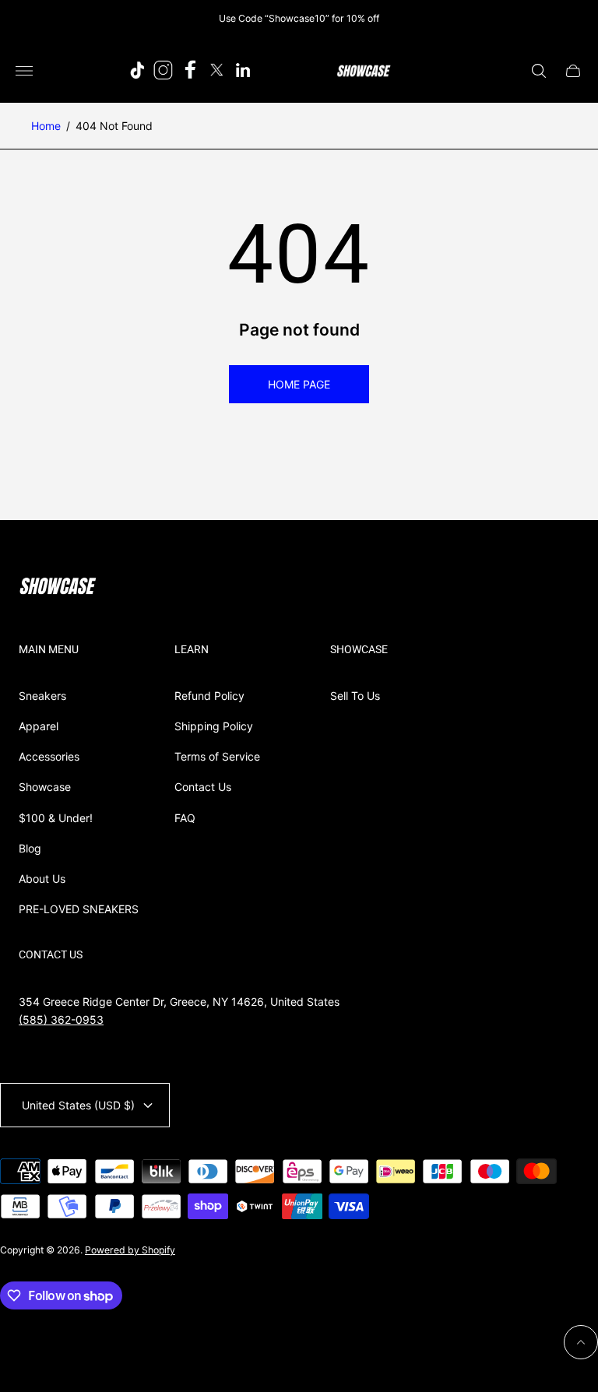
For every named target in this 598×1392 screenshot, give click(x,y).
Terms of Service (217, 756)
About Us (42, 878)
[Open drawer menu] (24, 71)
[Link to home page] (58, 587)
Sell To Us (355, 695)
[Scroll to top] (581, 1342)
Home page (299, 384)
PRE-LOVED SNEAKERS (79, 909)
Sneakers (42, 695)
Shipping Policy (213, 726)
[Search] (539, 71)
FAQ (184, 817)
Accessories (49, 756)
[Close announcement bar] (574, 18)
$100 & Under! (56, 817)
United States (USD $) (78, 1105)
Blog (30, 848)
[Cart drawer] (573, 71)
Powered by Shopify (130, 1250)
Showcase (45, 786)
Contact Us (202, 786)
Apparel (38, 726)
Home (46, 125)
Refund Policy (209, 695)
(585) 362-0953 (61, 1019)
